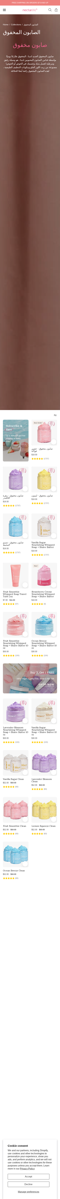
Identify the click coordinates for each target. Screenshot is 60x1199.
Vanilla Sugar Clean (13, 779)
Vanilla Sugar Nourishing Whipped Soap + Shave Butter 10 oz (44, 731)
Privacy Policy (27, 1168)
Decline (28, 1184)
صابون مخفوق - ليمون (42, 496)
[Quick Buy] (53, 442)
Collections (16, 24)
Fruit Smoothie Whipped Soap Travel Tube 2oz (14, 594)
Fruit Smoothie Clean (14, 826)
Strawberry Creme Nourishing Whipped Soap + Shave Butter (43, 594)
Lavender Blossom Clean (41, 780)
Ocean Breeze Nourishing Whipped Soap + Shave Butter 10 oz (44, 644)
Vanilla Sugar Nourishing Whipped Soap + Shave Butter (43, 544)
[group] (30, 3)
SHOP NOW (46, 684)
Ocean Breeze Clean (14, 870)
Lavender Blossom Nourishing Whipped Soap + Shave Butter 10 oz (15, 731)
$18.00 (34, 455)
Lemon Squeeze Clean (43, 826)
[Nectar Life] (30, 10)
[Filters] (55, 415)
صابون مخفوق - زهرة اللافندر (13, 497)
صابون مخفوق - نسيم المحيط (13, 543)
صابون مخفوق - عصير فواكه (42, 450)
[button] (50, 10)
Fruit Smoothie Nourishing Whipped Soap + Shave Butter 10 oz (15, 644)
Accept (28, 1176)
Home (5, 24)
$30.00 (6, 651)
